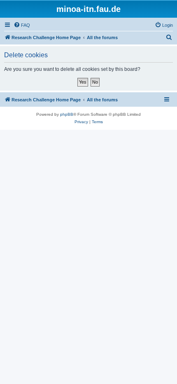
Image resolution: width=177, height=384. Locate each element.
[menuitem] (22, 25)
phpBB (66, 114)
